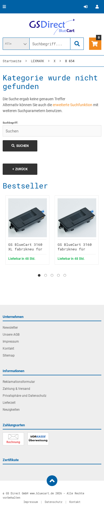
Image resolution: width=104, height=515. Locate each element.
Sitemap (9, 355)
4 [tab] (58, 275)
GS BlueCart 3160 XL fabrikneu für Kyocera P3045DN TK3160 (25, 251)
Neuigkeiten (11, 410)
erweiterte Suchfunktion (72, 105)
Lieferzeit (9, 403)
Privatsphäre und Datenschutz (24, 396)
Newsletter (10, 327)
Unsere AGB (11, 334)
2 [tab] (45, 275)
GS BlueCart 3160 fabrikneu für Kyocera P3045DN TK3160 (75, 251)
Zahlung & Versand (16, 389)
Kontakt (8, 348)
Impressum (11, 341)
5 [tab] (64, 275)
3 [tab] (52, 275)
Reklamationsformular (19, 382)
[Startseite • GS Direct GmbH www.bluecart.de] (52, 27)
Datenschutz (53, 502)
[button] (16, 44)
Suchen (20, 146)
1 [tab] (39, 275)
